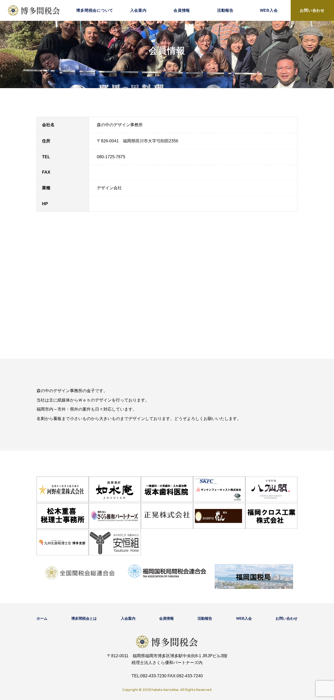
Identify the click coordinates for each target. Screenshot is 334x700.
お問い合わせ (312, 10)
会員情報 (182, 10)
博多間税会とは (84, 618)
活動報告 (225, 10)
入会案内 (138, 10)
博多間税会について (94, 10)
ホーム (42, 618)
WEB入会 (269, 10)
